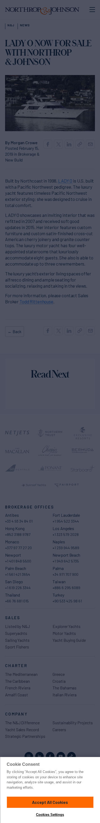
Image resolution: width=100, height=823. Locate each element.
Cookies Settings (50, 815)
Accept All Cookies (50, 802)
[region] (50, 790)
